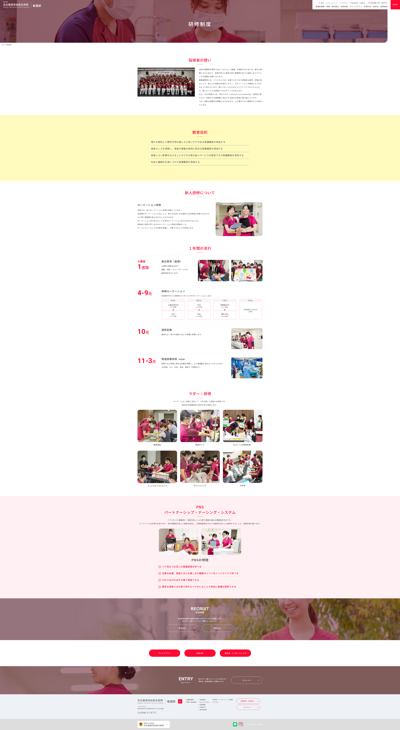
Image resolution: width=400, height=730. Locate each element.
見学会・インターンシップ (235, 653)
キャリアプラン (356, 6)
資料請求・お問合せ (359, 3)
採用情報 (384, 6)
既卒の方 (217, 628)
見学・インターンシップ (329, 3)
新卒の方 (182, 628)
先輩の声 (367, 6)
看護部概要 (320, 6)
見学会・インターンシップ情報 (222, 700)
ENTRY (395, 5)
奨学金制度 (203, 710)
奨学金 (376, 6)
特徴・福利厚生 (332, 6)
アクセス (344, 3)
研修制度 (344, 6)
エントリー (246, 680)
